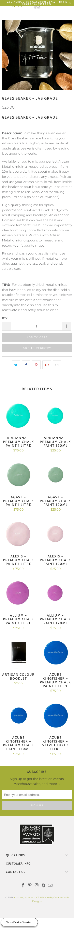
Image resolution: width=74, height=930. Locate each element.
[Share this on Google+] (46, 365)
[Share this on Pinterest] (36, 365)
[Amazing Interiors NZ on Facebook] (23, 885)
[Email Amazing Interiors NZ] (50, 885)
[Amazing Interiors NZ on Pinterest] (30, 885)
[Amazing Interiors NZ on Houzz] (44, 885)
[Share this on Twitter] (16, 365)
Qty (4, 318)
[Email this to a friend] (57, 365)
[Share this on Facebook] (26, 365)
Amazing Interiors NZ (26, 897)
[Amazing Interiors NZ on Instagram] (37, 885)
